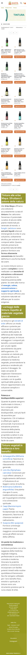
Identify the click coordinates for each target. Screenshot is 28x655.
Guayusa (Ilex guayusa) (13, 523)
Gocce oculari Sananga (13, 631)
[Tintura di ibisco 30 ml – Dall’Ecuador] (20, 165)
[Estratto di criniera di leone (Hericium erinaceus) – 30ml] (7, 91)
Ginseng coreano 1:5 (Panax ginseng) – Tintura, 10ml (19, 150)
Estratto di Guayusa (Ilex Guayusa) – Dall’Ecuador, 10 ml (19, 100)
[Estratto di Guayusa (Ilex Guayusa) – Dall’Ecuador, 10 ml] (20, 91)
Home (2, 7)
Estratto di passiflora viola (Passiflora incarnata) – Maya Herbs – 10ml (19, 125)
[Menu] (2, 3)
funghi (4, 228)
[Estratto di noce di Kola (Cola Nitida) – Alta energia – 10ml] (7, 115)
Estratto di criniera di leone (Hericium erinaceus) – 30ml (6, 100)
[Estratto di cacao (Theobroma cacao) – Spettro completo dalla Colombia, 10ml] (20, 66)
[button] (24, 3)
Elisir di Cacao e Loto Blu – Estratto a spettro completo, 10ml (19, 51)
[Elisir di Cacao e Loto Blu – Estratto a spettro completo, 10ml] (20, 42)
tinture (13, 228)
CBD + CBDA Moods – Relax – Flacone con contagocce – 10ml (6, 51)
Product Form (8, 7)
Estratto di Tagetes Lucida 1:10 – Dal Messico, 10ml (5, 150)
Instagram (13, 641)
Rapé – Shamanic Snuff (13, 625)
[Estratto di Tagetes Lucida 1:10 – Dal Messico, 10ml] (7, 141)
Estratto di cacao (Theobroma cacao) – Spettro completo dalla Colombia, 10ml (19, 75)
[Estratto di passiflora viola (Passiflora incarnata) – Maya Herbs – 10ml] (20, 115)
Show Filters (6, 24)
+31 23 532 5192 (13, 610)
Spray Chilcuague (13, 627)
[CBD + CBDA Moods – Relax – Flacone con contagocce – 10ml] (7, 42)
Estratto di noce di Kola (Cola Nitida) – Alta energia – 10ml (6, 125)
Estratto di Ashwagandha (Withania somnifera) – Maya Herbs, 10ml (6, 75)
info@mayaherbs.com (13, 612)
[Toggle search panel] (21, 3)
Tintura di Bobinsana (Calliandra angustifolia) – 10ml (7, 174)
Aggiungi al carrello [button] (7, 56)
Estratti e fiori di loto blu (13, 629)
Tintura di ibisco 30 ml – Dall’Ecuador (20, 173)
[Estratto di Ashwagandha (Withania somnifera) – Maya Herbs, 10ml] (7, 66)
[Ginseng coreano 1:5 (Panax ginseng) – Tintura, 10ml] (20, 141)
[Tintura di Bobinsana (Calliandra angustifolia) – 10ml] (7, 165)
